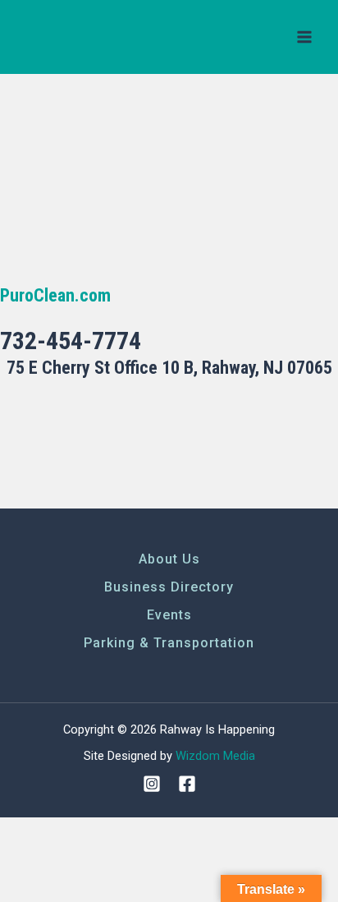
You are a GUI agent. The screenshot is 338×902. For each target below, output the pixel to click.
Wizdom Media (215, 755)
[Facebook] (187, 784)
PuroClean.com (55, 295)
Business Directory (169, 587)
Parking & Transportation (169, 643)
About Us (169, 559)
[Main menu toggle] (304, 37)
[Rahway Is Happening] (77, 37)
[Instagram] (152, 784)
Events (169, 615)
